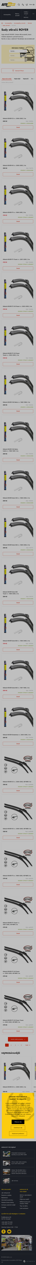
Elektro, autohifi (17, 14)
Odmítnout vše (18, 1127)
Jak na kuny (15, 1180)
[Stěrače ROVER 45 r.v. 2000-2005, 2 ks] (18, 148)
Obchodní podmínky (7, 1200)
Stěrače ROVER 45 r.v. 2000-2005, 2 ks (14, 165)
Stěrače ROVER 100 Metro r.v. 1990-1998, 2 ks (16, 402)
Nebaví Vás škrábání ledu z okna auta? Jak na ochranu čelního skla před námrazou (19, 1171)
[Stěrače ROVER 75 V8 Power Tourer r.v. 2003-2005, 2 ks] (18, 336)
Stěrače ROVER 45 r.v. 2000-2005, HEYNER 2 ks (17, 828)
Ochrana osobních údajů (8, 1205)
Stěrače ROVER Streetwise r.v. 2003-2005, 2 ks (17, 734)
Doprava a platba (6, 1195)
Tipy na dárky (24, 1206)
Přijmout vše (18, 1122)
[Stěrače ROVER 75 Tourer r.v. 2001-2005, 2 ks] (18, 242)
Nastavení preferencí (18, 1133)
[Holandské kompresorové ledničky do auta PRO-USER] (6, 1154)
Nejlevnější (17, 78)
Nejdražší (25, 78)
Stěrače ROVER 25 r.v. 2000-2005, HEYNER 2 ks (17, 781)
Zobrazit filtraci (19, 70)
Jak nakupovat (5, 1193)
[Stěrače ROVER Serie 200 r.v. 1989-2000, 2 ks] (18, 481)
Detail (18, 127)
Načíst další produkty (17, 1039)
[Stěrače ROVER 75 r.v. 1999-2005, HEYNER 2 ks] (18, 858)
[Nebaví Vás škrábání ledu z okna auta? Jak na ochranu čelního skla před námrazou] (6, 1171)
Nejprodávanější (6, 78)
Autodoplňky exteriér (20, 23)
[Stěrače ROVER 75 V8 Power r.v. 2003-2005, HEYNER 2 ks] (18, 954)
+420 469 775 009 (6, 1222)
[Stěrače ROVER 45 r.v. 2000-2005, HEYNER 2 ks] (18, 811)
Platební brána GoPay (7, 1202)
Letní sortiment (24, 1208)
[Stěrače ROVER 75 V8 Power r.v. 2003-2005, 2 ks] (18, 289)
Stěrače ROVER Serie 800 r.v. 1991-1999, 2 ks (16, 687)
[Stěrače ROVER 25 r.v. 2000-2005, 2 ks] (18, 101)
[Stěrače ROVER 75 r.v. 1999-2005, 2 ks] (18, 195)
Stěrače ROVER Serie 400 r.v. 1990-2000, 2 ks (16, 545)
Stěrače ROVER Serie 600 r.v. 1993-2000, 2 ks (16, 640)
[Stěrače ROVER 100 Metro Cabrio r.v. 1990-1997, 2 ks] (18, 432)
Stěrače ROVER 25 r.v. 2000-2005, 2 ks (14, 118)
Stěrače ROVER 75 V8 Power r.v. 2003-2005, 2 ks (17, 306)
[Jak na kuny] (6, 1180)
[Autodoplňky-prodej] (8, 4)
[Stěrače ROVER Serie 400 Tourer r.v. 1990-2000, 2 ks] (18, 575)
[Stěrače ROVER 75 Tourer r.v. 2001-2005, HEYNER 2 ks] (18, 905)
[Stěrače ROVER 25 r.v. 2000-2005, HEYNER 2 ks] (18, 764)
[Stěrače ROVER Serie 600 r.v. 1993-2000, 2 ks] (18, 623)
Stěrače (30, 23)
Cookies (3, 1207)
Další (26, 1045)
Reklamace (4, 1197)
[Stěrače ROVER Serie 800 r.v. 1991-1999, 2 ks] (18, 670)
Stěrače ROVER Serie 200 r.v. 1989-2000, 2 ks (16, 498)
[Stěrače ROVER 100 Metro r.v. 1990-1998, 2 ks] (18, 385)
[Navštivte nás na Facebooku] (3, 1231)
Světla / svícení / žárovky (26, 14)
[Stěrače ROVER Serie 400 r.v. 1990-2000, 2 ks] (18, 528)
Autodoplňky (7, 14)
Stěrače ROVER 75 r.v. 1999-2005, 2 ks (14, 212)
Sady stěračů (6, 25)
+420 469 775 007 (6, 1224)
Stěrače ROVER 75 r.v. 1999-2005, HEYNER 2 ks (17, 875)
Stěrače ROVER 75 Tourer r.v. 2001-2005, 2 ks (16, 259)
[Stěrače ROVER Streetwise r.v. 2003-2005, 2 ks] (18, 717)
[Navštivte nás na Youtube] (9, 1231)
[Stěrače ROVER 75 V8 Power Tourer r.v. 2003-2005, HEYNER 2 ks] (18, 1003)
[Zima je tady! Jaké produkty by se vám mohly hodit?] (6, 1163)
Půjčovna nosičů (24, 1199)
